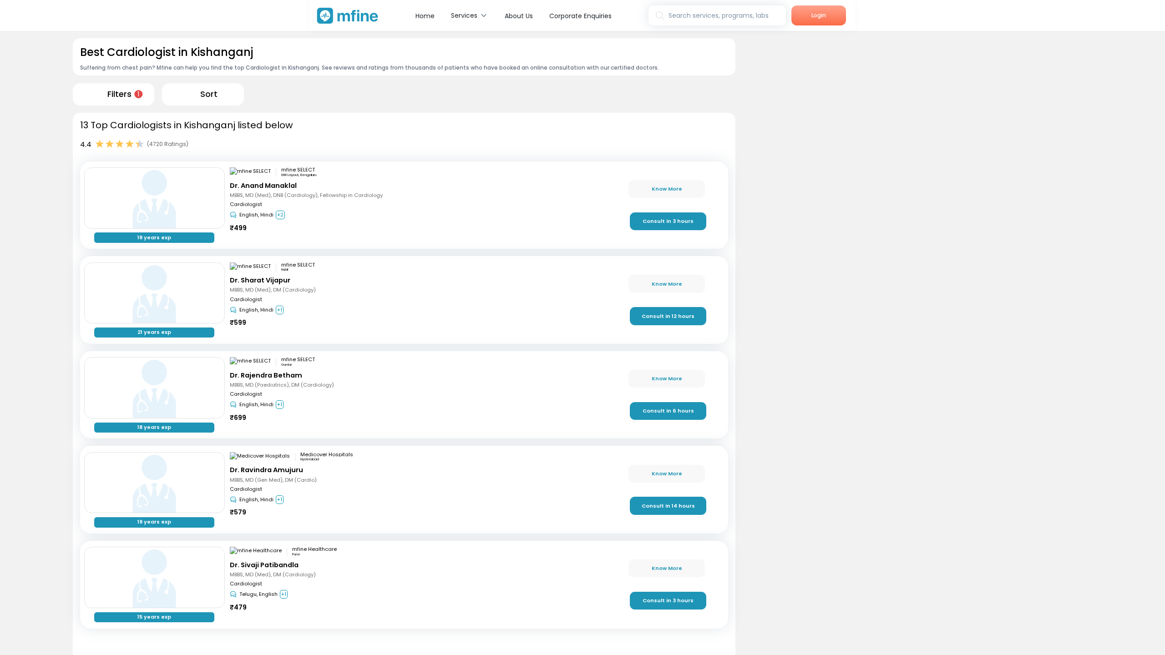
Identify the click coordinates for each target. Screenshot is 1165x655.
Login (818, 15)
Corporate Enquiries (580, 15)
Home (425, 15)
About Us (519, 15)
